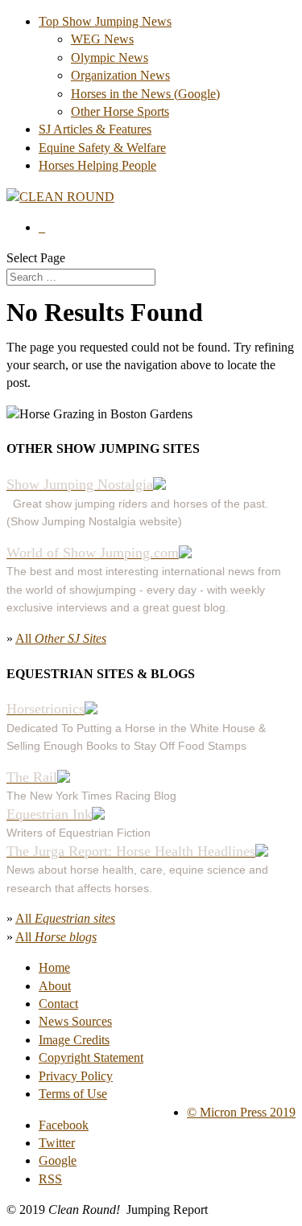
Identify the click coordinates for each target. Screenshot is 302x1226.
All (60, 638)
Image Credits (74, 1040)
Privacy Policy (76, 1076)
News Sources (75, 1021)
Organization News (120, 75)
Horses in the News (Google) (145, 94)
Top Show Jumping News (105, 21)
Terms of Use (73, 1094)
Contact (58, 1003)
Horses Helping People (97, 165)
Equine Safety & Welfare (102, 147)
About (55, 986)
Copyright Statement (91, 1057)
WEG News (102, 39)
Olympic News (109, 57)
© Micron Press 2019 (241, 1112)
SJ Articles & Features (95, 129)
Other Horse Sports (120, 111)
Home (54, 967)
